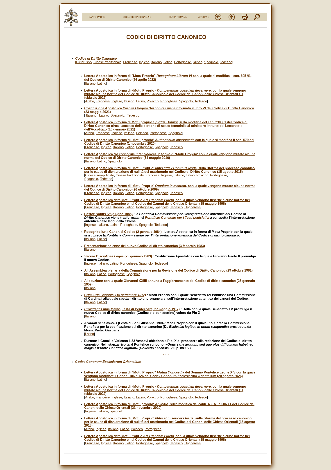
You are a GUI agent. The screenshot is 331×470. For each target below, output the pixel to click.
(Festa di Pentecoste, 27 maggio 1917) (132, 309)
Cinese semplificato (99, 175)
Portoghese (182, 62)
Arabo (89, 101)
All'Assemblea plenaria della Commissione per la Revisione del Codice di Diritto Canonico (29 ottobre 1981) (168, 270)
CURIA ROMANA (178, 17)
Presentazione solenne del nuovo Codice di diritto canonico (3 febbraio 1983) (144, 246)
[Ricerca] (257, 19)
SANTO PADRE (97, 17)
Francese (130, 62)
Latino (167, 62)
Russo (197, 62)
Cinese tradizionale (107, 62)
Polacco (153, 101)
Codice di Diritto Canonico (96, 58)
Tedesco (226, 62)
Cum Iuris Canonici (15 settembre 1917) (115, 295)
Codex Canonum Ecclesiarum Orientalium (108, 362)
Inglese (144, 62)
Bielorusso (84, 62)
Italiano (156, 62)
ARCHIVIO (203, 17)
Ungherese (192, 207)
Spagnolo (211, 62)
